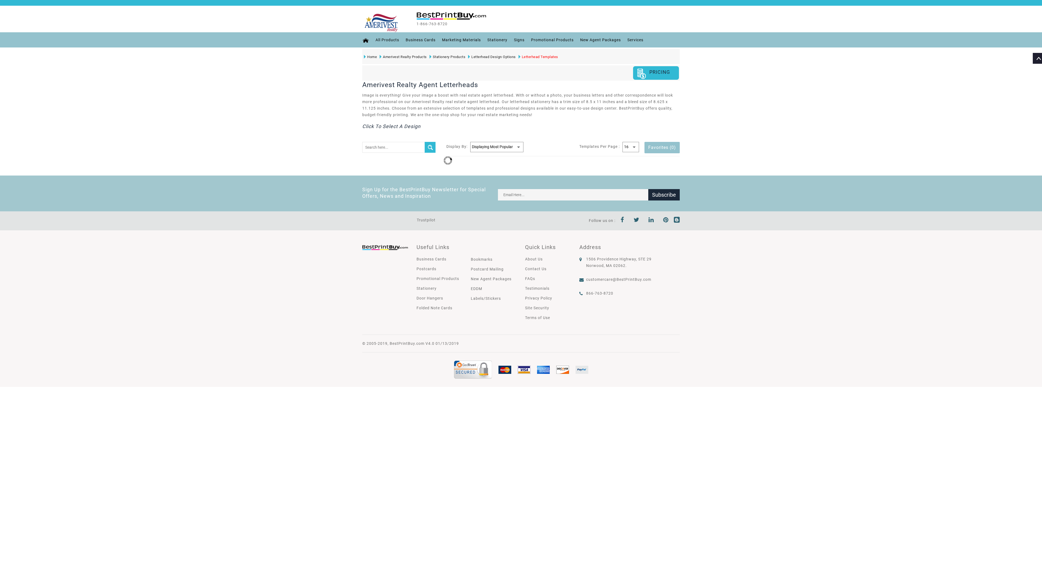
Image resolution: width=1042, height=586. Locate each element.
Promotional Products (552, 40)
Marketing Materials (461, 40)
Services (635, 40)
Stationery (497, 40)
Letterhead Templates (540, 57)
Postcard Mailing (487, 269)
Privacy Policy (538, 298)
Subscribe (664, 195)
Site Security (537, 308)
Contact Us (536, 269)
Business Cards (421, 40)
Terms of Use (537, 318)
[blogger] (677, 220)
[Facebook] (622, 220)
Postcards (426, 269)
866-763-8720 (599, 293)
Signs (519, 40)
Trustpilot (426, 220)
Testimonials (537, 288)
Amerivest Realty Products (405, 57)
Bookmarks (482, 259)
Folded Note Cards (434, 308)
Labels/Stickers (486, 298)
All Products (387, 40)
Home (372, 57)
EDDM (476, 288)
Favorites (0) (662, 147)
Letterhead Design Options (493, 57)
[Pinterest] (666, 220)
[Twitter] (636, 220)
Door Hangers (430, 298)
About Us (534, 259)
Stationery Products (449, 57)
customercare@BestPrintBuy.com (618, 279)
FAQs (530, 278)
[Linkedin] (651, 220)
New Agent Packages (600, 40)
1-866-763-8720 (432, 24)
